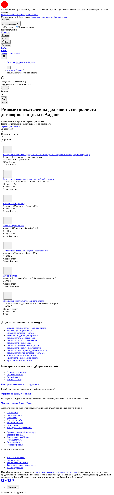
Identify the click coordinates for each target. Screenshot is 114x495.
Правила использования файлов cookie (48, 17)
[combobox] (14, 81)
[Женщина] (7, 149)
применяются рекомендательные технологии (56, 472)
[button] (4, 48)
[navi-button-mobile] (4, 56)
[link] (6, 41)
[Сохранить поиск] (4, 98)
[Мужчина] (7, 174)
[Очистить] (5, 88)
